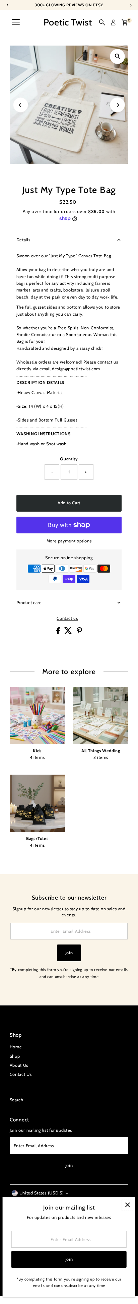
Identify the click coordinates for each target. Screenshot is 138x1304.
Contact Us (20, 1074)
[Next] (117, 105)
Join (69, 952)
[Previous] (20, 105)
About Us (19, 1065)
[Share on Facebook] (58, 632)
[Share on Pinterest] (79, 632)
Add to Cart (69, 502)
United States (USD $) (41, 1192)
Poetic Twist (68, 22)
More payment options (69, 540)
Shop (15, 1056)
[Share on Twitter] (68, 632)
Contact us (67, 618)
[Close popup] (127, 1205)
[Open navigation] (16, 22)
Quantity (69, 458)
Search (16, 1099)
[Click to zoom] (117, 56)
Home (16, 1046)
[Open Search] (102, 22)
